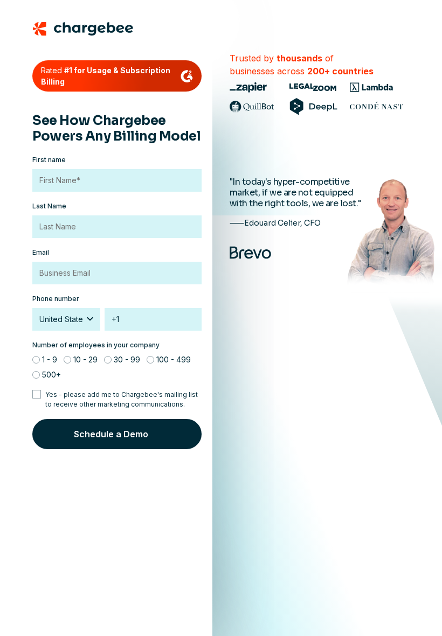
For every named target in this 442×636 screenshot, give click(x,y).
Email (40, 252)
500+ (51, 374)
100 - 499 (173, 359)
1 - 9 (49, 359)
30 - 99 (127, 359)
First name (49, 160)
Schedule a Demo (111, 434)
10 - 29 (85, 359)
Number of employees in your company (96, 345)
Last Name (49, 206)
